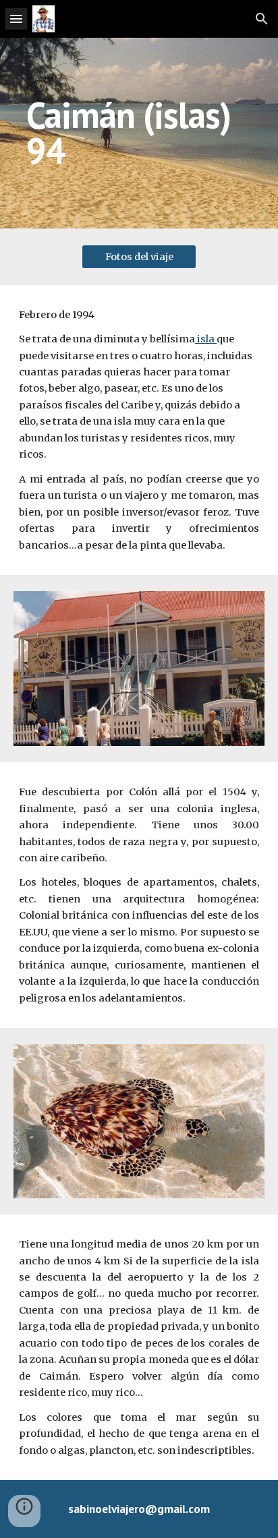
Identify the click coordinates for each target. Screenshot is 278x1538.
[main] (139, 133)
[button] (16, 18)
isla (206, 339)
